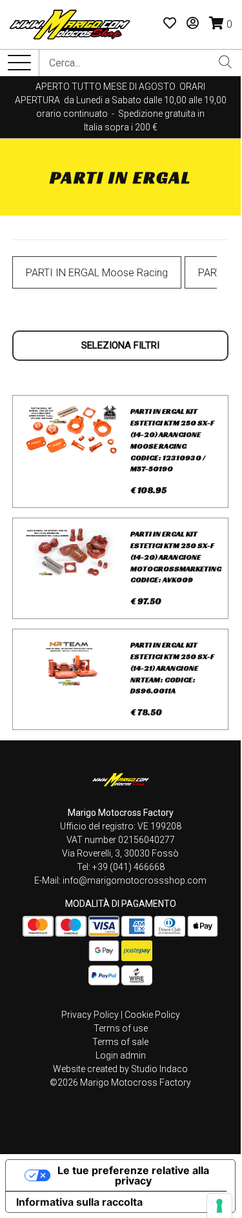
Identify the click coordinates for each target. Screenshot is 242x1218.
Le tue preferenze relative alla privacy (133, 1175)
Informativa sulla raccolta (79, 1201)
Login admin (121, 1055)
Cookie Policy (152, 1015)
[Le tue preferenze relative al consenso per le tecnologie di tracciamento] (219, 1205)
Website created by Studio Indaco (120, 1069)
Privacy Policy (90, 1015)
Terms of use (121, 1028)
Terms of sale (120, 1042)
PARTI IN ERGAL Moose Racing (97, 273)
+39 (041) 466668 (128, 867)
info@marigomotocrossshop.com (135, 880)
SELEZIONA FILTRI (120, 345)
